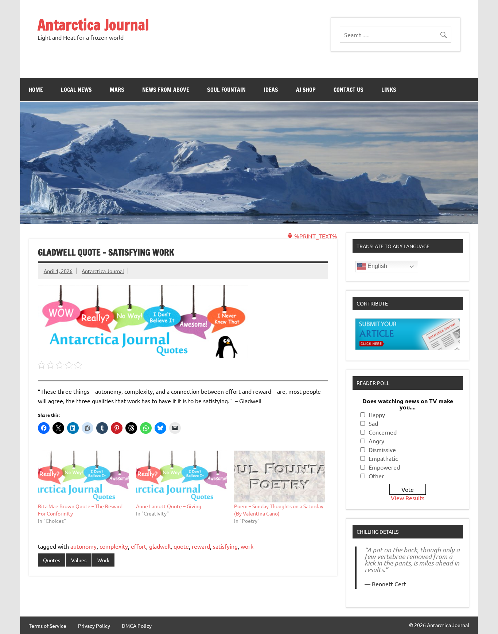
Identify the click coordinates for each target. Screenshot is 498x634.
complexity (114, 546)
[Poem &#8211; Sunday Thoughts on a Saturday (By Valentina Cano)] (279, 476)
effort (138, 546)
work (247, 546)
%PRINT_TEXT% (315, 236)
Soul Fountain (226, 90)
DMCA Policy (137, 625)
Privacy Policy (94, 625)
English (376, 266)
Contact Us (348, 90)
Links (388, 90)
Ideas (271, 90)
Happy (377, 414)
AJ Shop (306, 90)
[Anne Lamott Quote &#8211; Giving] (181, 476)
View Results (407, 497)
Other (376, 475)
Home (36, 90)
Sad (373, 423)
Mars (117, 90)
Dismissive (382, 449)
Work (103, 560)
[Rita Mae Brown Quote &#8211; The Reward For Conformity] (83, 476)
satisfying (225, 546)
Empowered (384, 467)
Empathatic (383, 458)
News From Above (165, 90)
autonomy (83, 546)
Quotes (51, 560)
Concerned (383, 432)
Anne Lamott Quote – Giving (168, 506)
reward (201, 546)
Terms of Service (47, 625)
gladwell (160, 546)
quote (181, 546)
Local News (76, 90)
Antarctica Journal (93, 24)
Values (78, 560)
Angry (376, 440)
